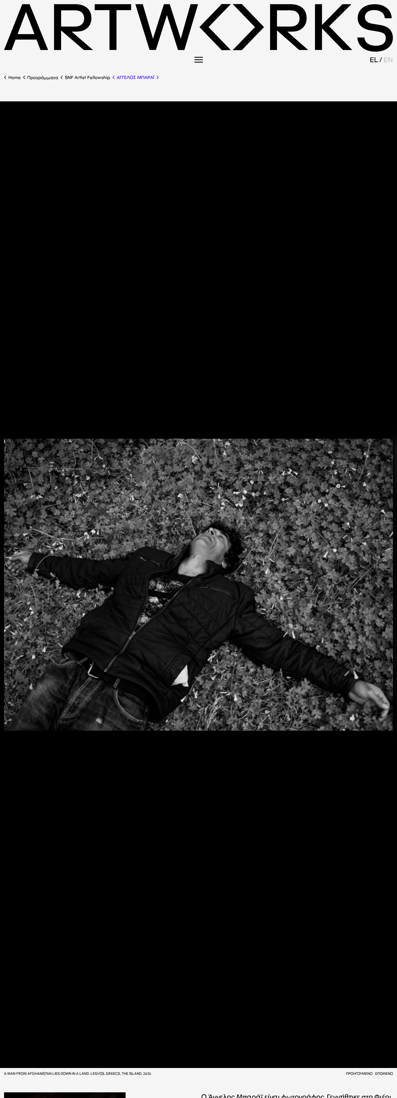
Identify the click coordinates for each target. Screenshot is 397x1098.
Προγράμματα (42, 77)
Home (14, 77)
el (374, 59)
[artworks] (198, 50)
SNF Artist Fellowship (87, 77)
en (388, 59)
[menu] (198, 60)
